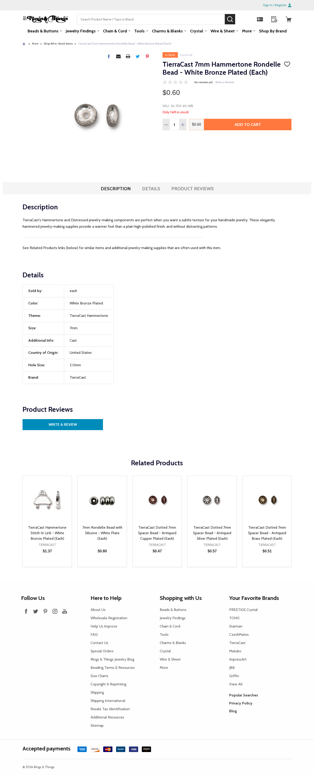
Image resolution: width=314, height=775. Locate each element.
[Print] (128, 56)
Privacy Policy (240, 703)
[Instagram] (55, 611)
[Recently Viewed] (274, 19)
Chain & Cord (115, 31)
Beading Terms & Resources (113, 667)
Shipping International (108, 700)
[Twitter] (138, 56)
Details (151, 188)
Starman (236, 626)
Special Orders (102, 651)
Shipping (97, 692)
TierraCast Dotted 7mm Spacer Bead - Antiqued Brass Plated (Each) (267, 533)
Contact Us (99, 643)
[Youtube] (64, 611)
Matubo (235, 651)
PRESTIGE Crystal (243, 610)
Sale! (242, 19)
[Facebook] (109, 56)
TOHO (234, 618)
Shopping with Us (181, 598)
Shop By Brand (273, 31)
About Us (98, 610)
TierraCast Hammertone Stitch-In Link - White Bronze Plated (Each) (47, 533)
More (247, 31)
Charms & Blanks (167, 31)
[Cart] (288, 19)
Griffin (234, 676)
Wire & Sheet (223, 31)
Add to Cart (248, 124)
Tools (139, 31)
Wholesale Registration (109, 618)
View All (236, 684)
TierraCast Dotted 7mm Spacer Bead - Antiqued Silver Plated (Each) (212, 533)
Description (116, 188)
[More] (61, 30)
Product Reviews (192, 188)
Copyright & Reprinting (108, 684)
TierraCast (185, 55)
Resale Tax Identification (110, 709)
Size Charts (99, 676)
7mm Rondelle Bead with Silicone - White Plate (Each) (102, 533)
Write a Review (224, 82)
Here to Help (106, 598)
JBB (232, 667)
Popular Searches (243, 695)
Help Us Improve (104, 626)
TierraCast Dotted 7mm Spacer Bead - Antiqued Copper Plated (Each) (157, 533)
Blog (233, 711)
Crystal (196, 31)
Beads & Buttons (43, 31)
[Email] (118, 56)
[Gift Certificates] (260, 19)
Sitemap (97, 725)
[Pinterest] (147, 56)
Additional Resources (107, 717)
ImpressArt (238, 659)
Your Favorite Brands (254, 598)
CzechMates (239, 634)
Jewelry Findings (81, 31)
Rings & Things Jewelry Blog (112, 659)
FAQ (94, 634)
